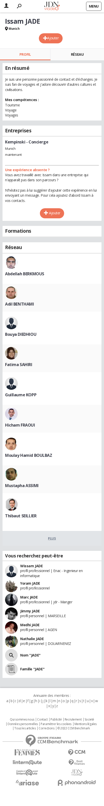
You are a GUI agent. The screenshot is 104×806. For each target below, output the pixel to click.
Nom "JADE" (30, 655)
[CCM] (76, 752)
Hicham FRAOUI (20, 425)
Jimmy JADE (30, 611)
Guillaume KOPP (20, 395)
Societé (89, 719)
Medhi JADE (30, 624)
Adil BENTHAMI (19, 304)
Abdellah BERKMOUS (24, 274)
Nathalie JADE (32, 638)
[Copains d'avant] (27, 772)
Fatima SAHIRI (18, 364)
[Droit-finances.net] (76, 762)
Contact (42, 719)
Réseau (77, 54)
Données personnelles (23, 724)
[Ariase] (27, 782)
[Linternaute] (27, 762)
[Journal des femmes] (27, 752)
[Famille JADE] (11, 669)
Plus (52, 538)
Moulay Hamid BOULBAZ (28, 455)
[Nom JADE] (11, 655)
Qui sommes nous (22, 719)
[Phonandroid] (76, 783)
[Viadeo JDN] (76, 772)
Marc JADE (29, 597)
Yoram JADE (30, 583)
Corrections (46, 728)
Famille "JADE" (32, 669)
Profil (25, 54)
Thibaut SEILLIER (20, 516)
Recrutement (73, 719)
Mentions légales (85, 724)
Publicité (56, 719)
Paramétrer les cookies (56, 724)
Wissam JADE (31, 565)
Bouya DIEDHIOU (20, 334)
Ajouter (53, 38)
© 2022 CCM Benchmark (73, 728)
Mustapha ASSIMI (22, 485)
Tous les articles (25, 728)
